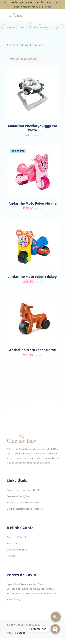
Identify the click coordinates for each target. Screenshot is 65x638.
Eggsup (21, 633)
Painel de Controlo (17, 537)
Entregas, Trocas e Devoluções (23, 503)
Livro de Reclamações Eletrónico (25, 509)
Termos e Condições (18, 496)
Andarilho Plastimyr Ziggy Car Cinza (32, 128)
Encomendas (14, 543)
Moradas (11, 556)
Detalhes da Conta (17, 550)
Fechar (47, 7)
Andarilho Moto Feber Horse (32, 350)
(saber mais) (13, 600)
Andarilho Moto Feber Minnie (32, 204)
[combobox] (28, 59)
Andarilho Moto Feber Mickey (32, 277)
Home (12, 27)
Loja (20, 27)
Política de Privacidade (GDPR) (23, 490)
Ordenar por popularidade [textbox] (23, 59)
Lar (26, 27)
